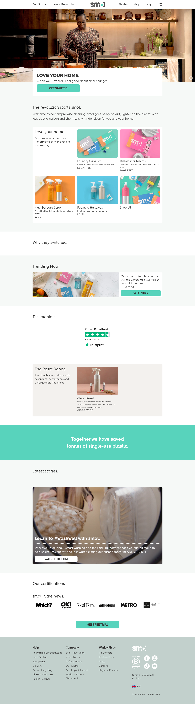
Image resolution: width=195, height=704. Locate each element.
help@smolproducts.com (47, 652)
